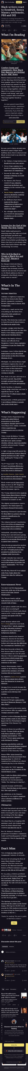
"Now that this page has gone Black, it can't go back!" (9, 1000)
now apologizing (19, 383)
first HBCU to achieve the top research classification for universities (13, 516)
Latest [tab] (7, 989)
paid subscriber (14, 117)
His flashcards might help (10, 324)
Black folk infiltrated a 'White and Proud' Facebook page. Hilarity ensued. (10, 995)
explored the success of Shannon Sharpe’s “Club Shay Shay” (13, 702)
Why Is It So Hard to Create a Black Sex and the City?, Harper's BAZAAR (12, 257)
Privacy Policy (19, 1057)
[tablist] (8, 946)
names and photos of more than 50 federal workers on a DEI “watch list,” (13, 455)
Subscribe (19, 2)
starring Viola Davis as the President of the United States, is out (13, 769)
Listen (24, 26)
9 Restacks (19, 930)
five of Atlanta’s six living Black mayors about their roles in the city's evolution (12, 526)
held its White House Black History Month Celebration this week (13, 495)
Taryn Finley (8, 192)
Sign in (24, 2)
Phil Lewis (7, 25)
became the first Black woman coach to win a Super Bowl (14, 718)
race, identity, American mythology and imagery (13, 185)
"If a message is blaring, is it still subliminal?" (14, 175)
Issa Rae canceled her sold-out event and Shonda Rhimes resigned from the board (14, 746)
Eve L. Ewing (5, 624)
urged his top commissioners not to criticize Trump (12, 430)
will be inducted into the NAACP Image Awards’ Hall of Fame (12, 600)
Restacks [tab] (11, 946)
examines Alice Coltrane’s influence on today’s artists (13, 798)
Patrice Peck (15, 677)
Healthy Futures (8, 474)
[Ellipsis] (26, 961)
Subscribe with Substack (15, 1051)
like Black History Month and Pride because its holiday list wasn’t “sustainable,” (13, 562)
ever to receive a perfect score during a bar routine (14, 692)
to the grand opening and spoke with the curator (13, 615)
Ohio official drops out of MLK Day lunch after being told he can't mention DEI (10, 1010)
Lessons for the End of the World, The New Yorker (13, 226)
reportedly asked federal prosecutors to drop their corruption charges (10, 421)
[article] (14, 999)
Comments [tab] (5, 946)
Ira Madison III (9, 974)
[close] (23, 1020)
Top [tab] (3, 989)
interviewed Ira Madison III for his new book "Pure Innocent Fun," (13, 757)
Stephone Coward (9, 961)
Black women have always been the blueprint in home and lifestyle (12, 681)
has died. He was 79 (14, 828)
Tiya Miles (7, 874)
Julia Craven (19, 474)
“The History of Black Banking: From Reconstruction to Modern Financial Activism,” (13, 893)
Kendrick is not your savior (14, 163)
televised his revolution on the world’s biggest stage (14, 216)
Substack (6, 1067)
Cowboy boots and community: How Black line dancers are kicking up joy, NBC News (13, 71)
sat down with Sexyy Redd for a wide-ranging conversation (12, 733)
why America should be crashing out (14, 194)
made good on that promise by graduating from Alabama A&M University (12, 552)
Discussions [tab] (13, 989)
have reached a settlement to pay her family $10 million (13, 345)
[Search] (25, 989)
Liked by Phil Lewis (10, 962)
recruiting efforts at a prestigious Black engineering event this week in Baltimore (12, 468)
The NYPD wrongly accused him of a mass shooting (12, 381)
